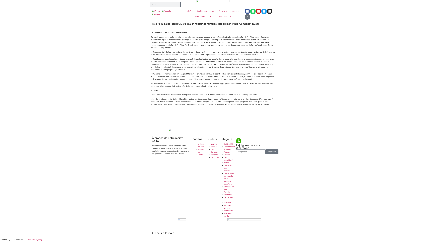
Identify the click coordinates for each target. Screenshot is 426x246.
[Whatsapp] (253, 11)
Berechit (214, 155)
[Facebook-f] (247, 11)
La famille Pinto (224, 16)
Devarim (214, 152)
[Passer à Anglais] (156, 14)
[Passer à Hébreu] (156, 11)
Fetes (213, 149)
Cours (200, 155)
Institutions (200, 16)
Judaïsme (228, 184)
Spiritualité (228, 144)
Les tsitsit (228, 165)
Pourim (227, 152)
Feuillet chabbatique (205, 11)
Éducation (228, 195)
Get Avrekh (223, 11)
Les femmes (229, 173)
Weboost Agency (35, 239)
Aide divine (228, 211)
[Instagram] (269, 11)
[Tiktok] (247, 17)
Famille (227, 192)
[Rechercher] (180, 4)
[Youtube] (258, 11)
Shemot (214, 147)
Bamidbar (215, 157)
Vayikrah (214, 144)
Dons (211, 16)
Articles (235, 11)
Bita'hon (227, 203)
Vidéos (190, 11)
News (226, 163)
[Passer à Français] (166, 11)
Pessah (227, 155)
